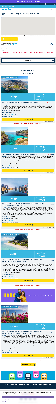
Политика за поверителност (44, 384)
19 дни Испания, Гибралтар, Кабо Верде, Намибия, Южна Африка (20, 103)
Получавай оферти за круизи (8, 6)
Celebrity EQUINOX (10, 44)
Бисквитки (34, 384)
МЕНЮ (51, 9)
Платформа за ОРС (28, 387)
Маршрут (28, 60)
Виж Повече (27, 119)
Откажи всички (5, 399)
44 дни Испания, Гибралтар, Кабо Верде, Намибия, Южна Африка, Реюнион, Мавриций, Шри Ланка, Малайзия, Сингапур (23, 260)
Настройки (4, 401)
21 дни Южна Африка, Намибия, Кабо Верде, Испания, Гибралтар (20, 154)
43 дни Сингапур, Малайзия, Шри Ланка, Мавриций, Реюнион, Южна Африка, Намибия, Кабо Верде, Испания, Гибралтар (23, 204)
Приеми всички (5, 396)
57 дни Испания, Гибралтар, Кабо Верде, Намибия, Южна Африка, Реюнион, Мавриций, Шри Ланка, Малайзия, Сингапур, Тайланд (23, 332)
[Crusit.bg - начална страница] (6, 9)
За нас (37, 4)
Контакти (42, 4)
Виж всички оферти (27, 365)
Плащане (28, 384)
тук (23, 393)
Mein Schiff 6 (10, 114)
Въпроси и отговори (50, 4)
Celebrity (16, 43)
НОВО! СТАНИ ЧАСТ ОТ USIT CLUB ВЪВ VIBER (28, 1)
